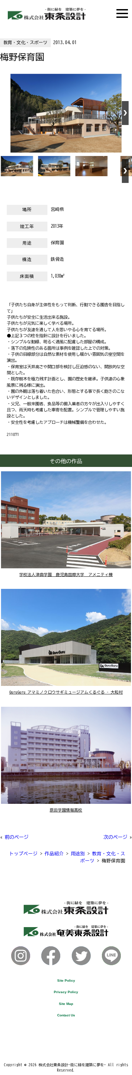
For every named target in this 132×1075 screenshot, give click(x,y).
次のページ (115, 837)
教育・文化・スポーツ (25, 42)
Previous (6, 113)
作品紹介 (54, 853)
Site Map (66, 1004)
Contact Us (66, 1015)
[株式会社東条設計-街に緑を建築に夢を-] (47, 18)
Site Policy (66, 980)
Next (125, 113)
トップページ (23, 853)
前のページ (16, 837)
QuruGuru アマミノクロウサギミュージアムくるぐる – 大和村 (66, 692)
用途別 (78, 853)
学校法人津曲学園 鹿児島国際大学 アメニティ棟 (66, 574)
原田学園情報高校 (66, 810)
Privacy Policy (66, 992)
